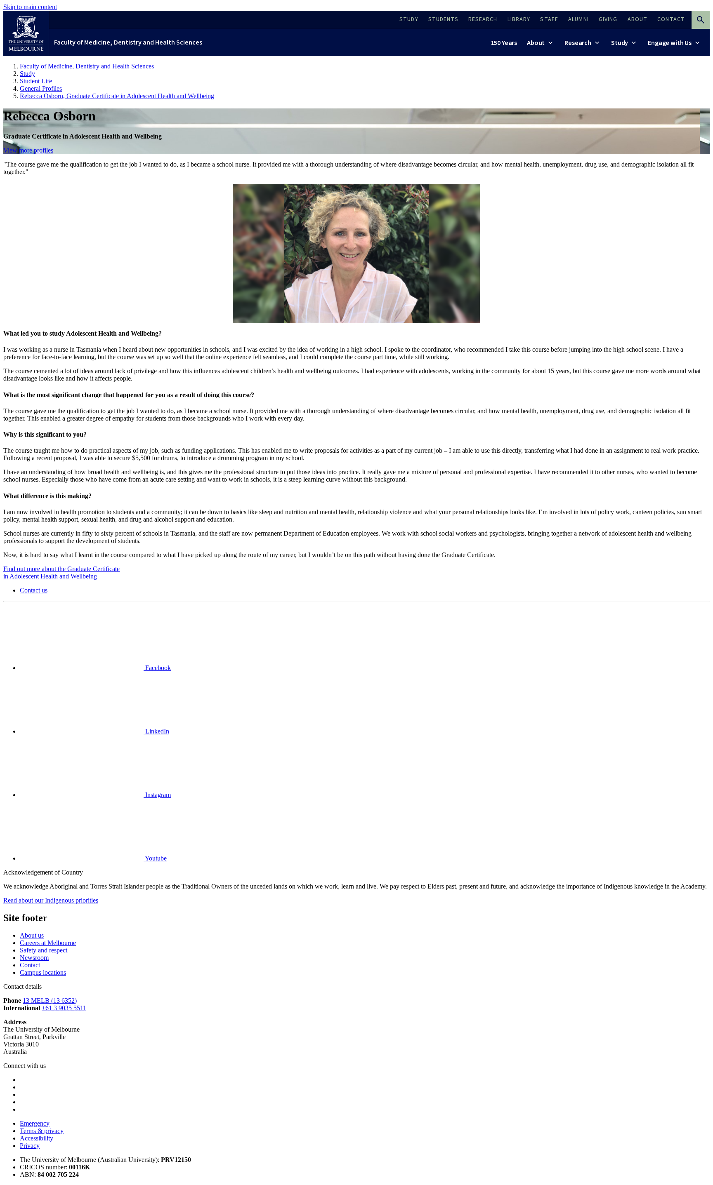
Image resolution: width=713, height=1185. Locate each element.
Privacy (30, 1145)
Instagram (157, 794)
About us (32, 935)
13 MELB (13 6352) (50, 1000)
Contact (30, 965)
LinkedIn (156, 731)
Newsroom (34, 957)
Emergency (35, 1123)
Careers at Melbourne (48, 942)
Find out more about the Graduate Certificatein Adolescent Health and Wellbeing (61, 572)
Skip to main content (30, 6)
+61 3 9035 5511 (64, 1007)
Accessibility (36, 1138)
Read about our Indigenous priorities (50, 900)
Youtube (155, 858)
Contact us (33, 590)
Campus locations (43, 972)
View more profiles (28, 150)
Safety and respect (43, 950)
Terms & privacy (42, 1130)
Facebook (157, 667)
